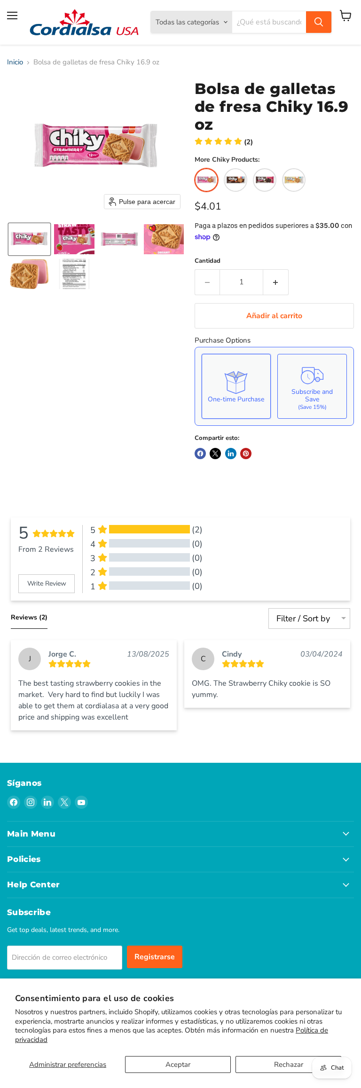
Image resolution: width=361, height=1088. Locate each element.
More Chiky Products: (227, 160)
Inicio (15, 62)
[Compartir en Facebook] (200, 453)
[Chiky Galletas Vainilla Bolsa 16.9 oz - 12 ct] (294, 180)
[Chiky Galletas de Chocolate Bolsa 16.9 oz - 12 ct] (235, 180)
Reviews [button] (29, 617)
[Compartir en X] (215, 453)
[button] (29, 239)
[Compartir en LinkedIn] (230, 453)
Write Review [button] (46, 583)
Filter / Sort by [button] (303, 618)
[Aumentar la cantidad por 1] (276, 282)
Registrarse (154, 957)
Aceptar (177, 1064)
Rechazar (288, 1064)
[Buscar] (318, 22)
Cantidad (207, 261)
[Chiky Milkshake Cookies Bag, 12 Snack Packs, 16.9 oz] (264, 180)
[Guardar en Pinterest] (245, 453)
